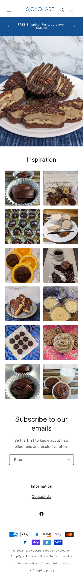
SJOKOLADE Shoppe (39, 550)
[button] (9, 10)
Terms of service (61, 556)
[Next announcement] (74, 26)
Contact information (55, 563)
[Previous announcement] (8, 26)
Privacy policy (35, 556)
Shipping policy (44, 570)
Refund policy (27, 563)
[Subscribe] (68, 459)
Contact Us (41, 496)
